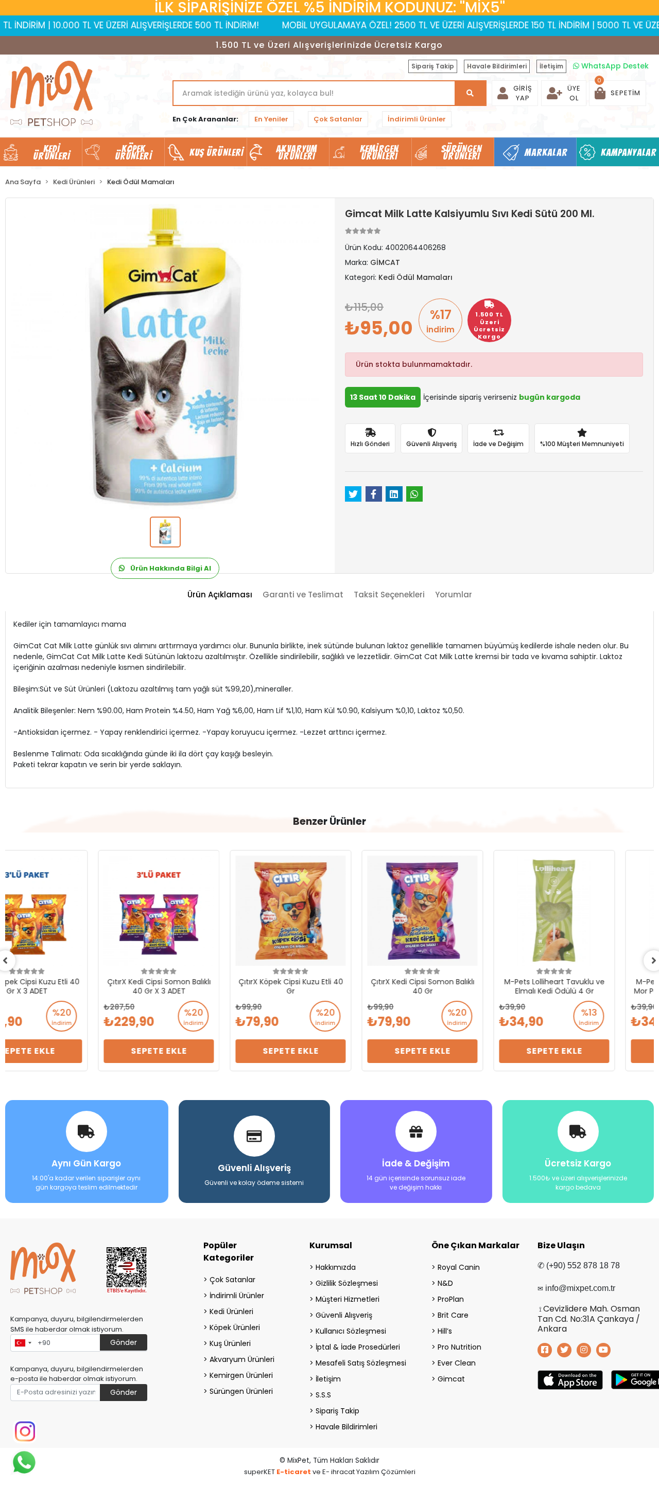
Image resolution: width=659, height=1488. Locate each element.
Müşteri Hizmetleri (347, 1299)
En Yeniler (271, 119)
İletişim (551, 66)
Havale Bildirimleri (497, 66)
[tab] (219, 595)
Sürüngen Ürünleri (241, 1391)
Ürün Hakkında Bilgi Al (170, 568)
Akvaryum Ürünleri (242, 1359)
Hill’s (445, 1331)
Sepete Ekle (66, 1051)
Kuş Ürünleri (230, 1343)
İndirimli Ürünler (417, 119)
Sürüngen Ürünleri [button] (461, 152)
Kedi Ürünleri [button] (51, 152)
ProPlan (451, 1299)
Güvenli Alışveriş (344, 1315)
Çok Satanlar (338, 119)
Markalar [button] (546, 152)
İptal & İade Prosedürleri (358, 1347)
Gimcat (451, 1379)
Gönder (123, 1342)
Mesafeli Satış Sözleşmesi (360, 1363)
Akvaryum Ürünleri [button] (296, 152)
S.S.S (323, 1395)
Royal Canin (459, 1267)
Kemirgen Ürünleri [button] (379, 152)
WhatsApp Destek (614, 66)
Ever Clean (457, 1363)
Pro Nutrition (459, 1347)
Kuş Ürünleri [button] (216, 152)
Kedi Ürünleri (231, 1311)
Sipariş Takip (432, 66)
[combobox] (22, 1343)
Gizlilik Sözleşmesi (347, 1283)
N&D (445, 1283)
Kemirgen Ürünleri (241, 1375)
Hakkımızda (336, 1267)
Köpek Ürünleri (235, 1327)
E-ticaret (293, 1472)
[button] (617, 93)
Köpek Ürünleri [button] (133, 152)
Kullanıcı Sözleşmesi (351, 1331)
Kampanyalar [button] (628, 152)
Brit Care (453, 1315)
